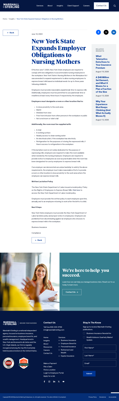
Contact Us (71, 292)
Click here (76, 190)
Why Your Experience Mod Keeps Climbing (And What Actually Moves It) (103, 108)
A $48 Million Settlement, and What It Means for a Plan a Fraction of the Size (103, 84)
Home (5, 19)
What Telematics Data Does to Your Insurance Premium (103, 62)
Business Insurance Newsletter (98, 333)
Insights (12, 19)
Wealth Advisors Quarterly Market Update (99, 338)
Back (12, 33)
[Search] (115, 6)
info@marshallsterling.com (53, 330)
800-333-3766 (56, 327)
